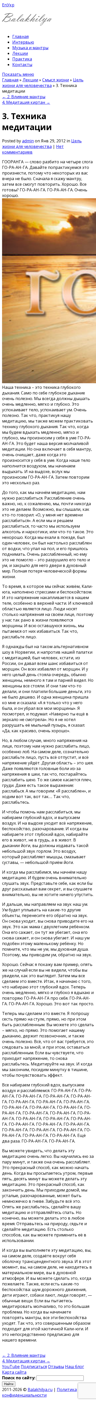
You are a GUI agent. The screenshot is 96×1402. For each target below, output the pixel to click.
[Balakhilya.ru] (27, 22)
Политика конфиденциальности (39, 1392)
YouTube (11, 1366)
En (4, 5)
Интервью (23, 42)
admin (28, 141)
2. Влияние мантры (23, 97)
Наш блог (74, 1366)
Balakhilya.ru (40, 1389)
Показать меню (18, 74)
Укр (10, 5)
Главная (20, 36)
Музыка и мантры (30, 48)
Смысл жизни (55, 80)
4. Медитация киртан (26, 102)
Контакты (22, 64)
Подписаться (34, 1366)
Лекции (20, 53)
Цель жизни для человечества (42, 82)
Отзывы (56, 1366)
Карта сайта (14, 1372)
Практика (22, 59)
